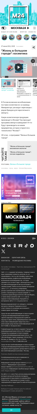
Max (32, 246)
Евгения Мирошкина (25, 168)
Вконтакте (9, 246)
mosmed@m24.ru (6, 341)
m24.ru (7, 272)
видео (16, 168)
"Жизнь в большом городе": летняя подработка (20, 153)
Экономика (19, 46)
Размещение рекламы (21, 261)
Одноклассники (15, 246)
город (11, 168)
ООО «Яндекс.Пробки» (8, 371)
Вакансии (5, 257)
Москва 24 (18, 28)
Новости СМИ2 (6, 202)
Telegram (3, 246)
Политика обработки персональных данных (15, 354)
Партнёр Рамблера (7, 386)
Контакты (5, 261)
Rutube (20, 246)
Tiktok (26, 246)
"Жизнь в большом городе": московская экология (20, 147)
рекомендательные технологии (11, 359)
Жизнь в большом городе (20, 164)
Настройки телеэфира (8, 267)
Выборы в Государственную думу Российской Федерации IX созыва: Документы (16, 390)
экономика (4, 168)
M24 (12, 238)
